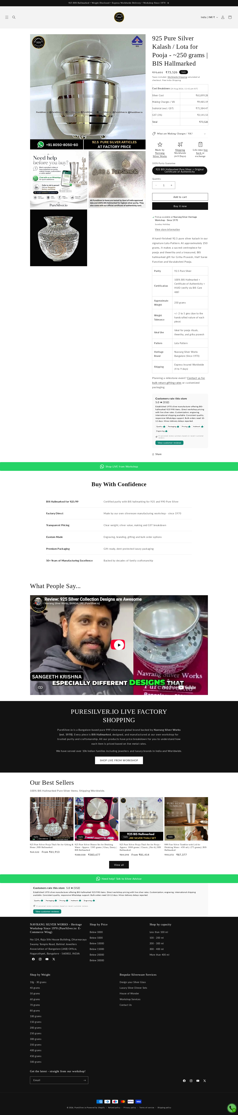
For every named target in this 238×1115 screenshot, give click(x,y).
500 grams (35, 1061)
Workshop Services (130, 999)
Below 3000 (96, 932)
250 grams (35, 1033)
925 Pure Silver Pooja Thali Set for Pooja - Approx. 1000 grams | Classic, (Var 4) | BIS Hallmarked (140, 847)
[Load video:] (119, 645)
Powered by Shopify (96, 1107)
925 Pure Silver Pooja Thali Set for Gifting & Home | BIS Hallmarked (52, 845)
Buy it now (180, 206)
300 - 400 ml (157, 948)
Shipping (180, 150)
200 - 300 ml (157, 943)
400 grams (35, 1050)
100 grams (35, 1016)
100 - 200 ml (157, 937)
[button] (6, 17)
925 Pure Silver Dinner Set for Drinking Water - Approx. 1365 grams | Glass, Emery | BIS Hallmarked (96, 847)
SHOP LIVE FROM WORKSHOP (119, 760)
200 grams (35, 1027)
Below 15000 (97, 948)
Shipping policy (164, 1107)
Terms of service (146, 1107)
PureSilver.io (80, 1107)
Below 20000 (97, 954)
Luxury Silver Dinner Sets (133, 988)
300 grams (35, 1039)
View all (119, 864)
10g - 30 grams (38, 982)
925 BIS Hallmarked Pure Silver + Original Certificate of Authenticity (180, 170)
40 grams (35, 988)
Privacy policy (130, 1107)
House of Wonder (129, 993)
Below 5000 (96, 937)
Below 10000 (97, 943)
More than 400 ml (159, 954)
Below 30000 (97, 960)
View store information (167, 229)
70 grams (35, 1005)
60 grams (35, 999)
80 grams (35, 1010)
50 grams (35, 993)
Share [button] (158, 454)
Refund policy (114, 1107)
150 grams (35, 1022)
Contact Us (126, 1005)
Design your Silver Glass (133, 982)
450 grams (35, 1056)
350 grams (35, 1044)
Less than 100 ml (159, 932)
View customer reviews (169, 443)
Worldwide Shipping (177, 77)
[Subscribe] (84, 1080)
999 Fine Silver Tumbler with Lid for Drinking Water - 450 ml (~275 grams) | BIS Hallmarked (185, 847)
